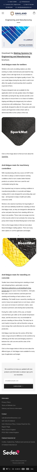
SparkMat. (5, 156)
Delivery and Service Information (12, 408)
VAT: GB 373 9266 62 (8, 421)
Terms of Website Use (8, 405)
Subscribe (18, 386)
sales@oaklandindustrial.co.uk (11, 418)
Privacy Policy (6, 402)
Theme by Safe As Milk (18, 463)
